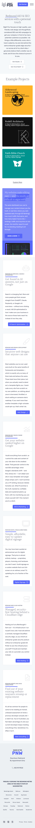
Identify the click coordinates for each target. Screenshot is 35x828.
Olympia (5, 806)
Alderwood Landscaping (17, 92)
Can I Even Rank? (16, 67)
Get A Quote (16, 62)
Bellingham (26, 791)
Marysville (7, 802)
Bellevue (18, 791)
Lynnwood (26, 798)
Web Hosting (21, 661)
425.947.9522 (18, 768)
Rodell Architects (17, 123)
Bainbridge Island (8, 791)
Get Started (23, 4)
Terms (25, 822)
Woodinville (29, 809)
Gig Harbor (24, 795)
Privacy (21, 822)
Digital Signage (20, 582)
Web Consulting (20, 737)
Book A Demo (12, 236)
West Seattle (20, 809)
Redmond (20, 806)
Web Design (21, 412)
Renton (27, 806)
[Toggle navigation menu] (32, 4)
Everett (16, 795)
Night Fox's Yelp (12, 821)
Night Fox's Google (8, 821)
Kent (12, 798)
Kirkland (18, 798)
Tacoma (12, 809)
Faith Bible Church (15, 154)
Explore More (17, 182)
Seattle (5, 809)
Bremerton (9, 795)
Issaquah (6, 798)
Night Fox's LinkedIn (4, 821)
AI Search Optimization (17, 324)
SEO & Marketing (20, 507)
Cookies (30, 822)
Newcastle (25, 802)
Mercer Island (16, 802)
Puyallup (12, 806)
